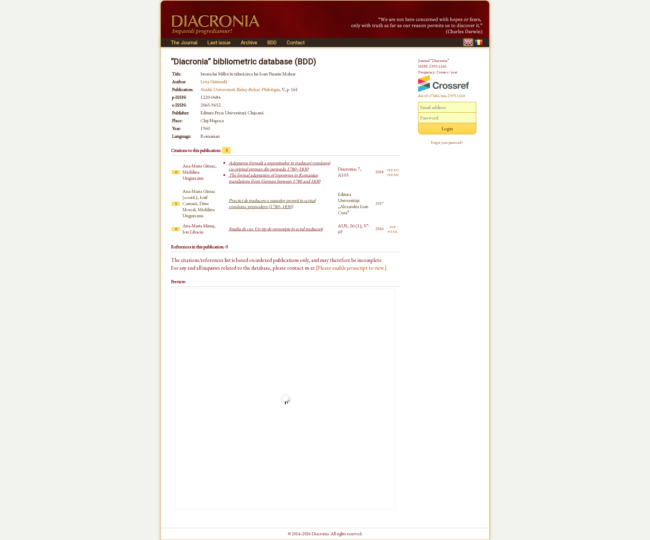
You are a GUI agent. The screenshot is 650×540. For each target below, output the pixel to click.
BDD (272, 43)
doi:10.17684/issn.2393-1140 (441, 96)
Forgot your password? (447, 142)
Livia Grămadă (213, 81)
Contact (296, 43)
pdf (393, 226)
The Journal (184, 43)
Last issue (219, 43)
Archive (249, 43)
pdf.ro (393, 169)
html (393, 231)
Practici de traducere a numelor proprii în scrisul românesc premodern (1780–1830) (272, 203)
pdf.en (392, 174)
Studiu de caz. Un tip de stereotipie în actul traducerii (276, 229)
